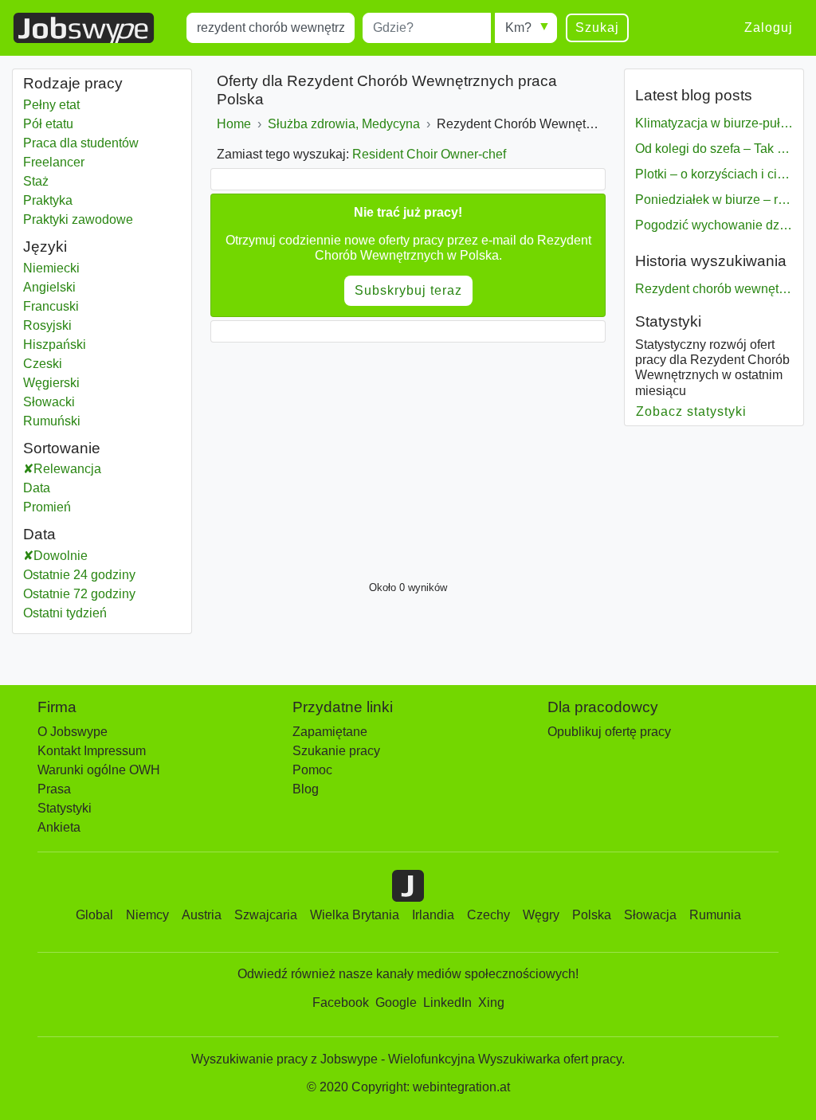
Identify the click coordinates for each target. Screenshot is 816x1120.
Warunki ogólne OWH (98, 770)
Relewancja (67, 469)
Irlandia (433, 915)
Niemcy (147, 915)
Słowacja (650, 915)
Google (396, 1002)
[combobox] (270, 28)
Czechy (488, 915)
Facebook (340, 1002)
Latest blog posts (693, 95)
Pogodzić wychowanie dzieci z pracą (714, 225)
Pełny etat (51, 105)
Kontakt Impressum (91, 751)
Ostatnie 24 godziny (79, 575)
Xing (491, 1002)
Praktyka (48, 200)
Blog (305, 789)
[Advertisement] (408, 457)
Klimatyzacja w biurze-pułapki (714, 123)
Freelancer (53, 162)
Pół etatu (48, 124)
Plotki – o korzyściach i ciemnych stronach (714, 174)
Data (36, 488)
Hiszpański (54, 344)
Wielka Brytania (354, 915)
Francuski (51, 306)
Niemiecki (51, 268)
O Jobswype (72, 731)
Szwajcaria (265, 915)
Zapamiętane (329, 731)
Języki (45, 246)
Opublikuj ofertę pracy (609, 731)
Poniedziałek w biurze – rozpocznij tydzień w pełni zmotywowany (714, 199)
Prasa (54, 789)
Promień (47, 507)
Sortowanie (61, 448)
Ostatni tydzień (65, 613)
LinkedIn (447, 1002)
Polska (591, 915)
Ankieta (58, 827)
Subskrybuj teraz (408, 290)
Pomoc (312, 770)
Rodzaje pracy (73, 83)
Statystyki (668, 321)
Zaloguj (768, 27)
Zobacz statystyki (691, 411)
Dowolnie (60, 555)
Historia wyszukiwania (711, 261)
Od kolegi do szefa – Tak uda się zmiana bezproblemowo (714, 148)
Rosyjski (47, 325)
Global (94, 915)
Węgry (541, 915)
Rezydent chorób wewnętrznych (714, 289)
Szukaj (597, 27)
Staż (36, 181)
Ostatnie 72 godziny (79, 594)
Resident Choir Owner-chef (429, 154)
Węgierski (51, 383)
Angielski (49, 287)
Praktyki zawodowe (78, 219)
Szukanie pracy (336, 751)
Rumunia (715, 915)
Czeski (42, 363)
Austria (202, 915)
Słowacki (49, 402)
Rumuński (51, 421)
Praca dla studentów (81, 143)
